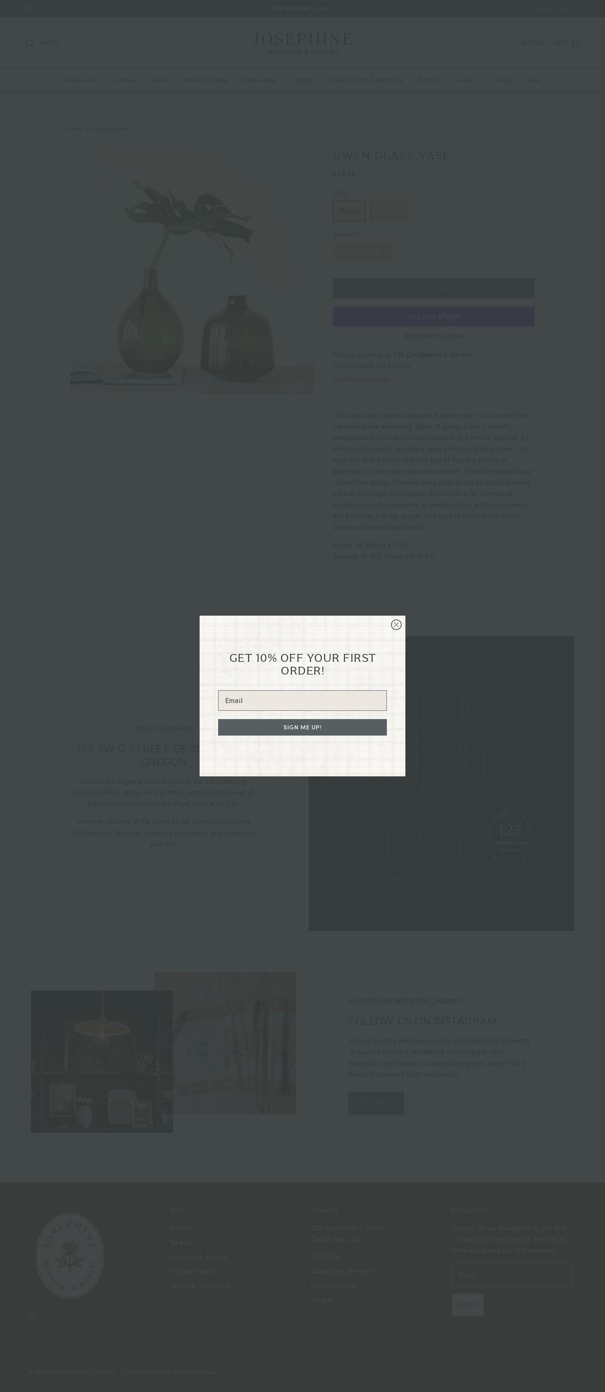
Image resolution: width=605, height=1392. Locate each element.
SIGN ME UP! (303, 727)
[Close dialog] (396, 625)
